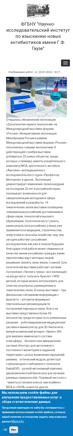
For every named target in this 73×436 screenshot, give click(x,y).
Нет (13, 429)
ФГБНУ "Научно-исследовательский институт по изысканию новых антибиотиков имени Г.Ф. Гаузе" (38, 36)
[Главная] (38, 10)
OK (5, 429)
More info (18, 421)
